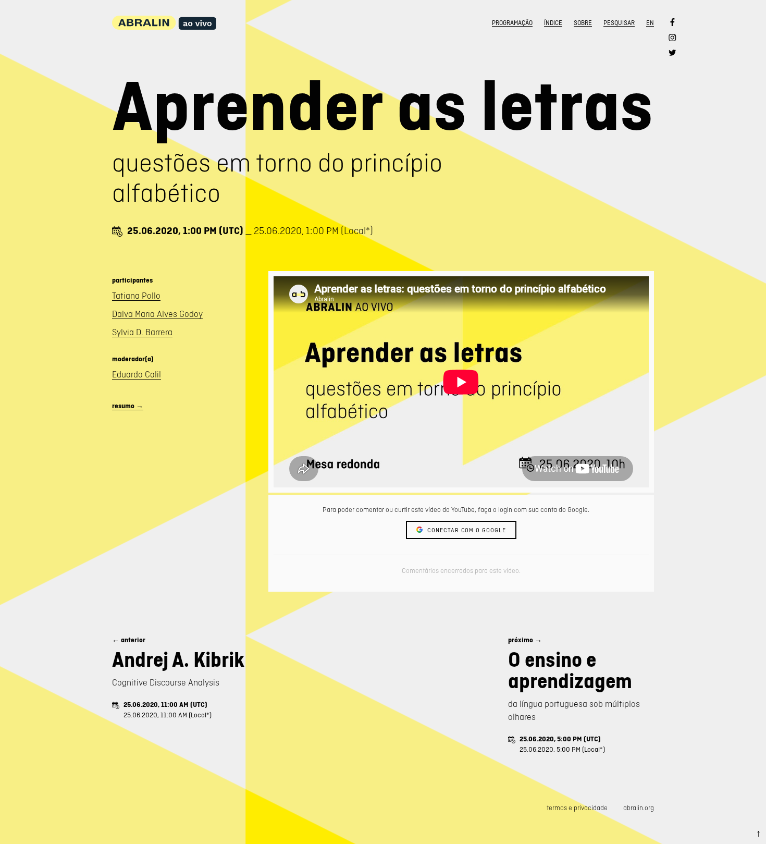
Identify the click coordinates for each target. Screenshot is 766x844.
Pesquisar (619, 23)
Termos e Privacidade (577, 808)
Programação (512, 23)
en (650, 23)
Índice (553, 23)
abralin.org (638, 808)
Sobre (583, 23)
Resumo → (127, 405)
